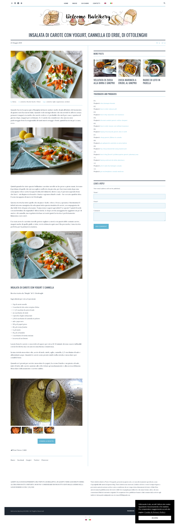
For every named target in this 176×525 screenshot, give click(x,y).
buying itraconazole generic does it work (113, 132)
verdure (67, 102)
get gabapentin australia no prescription (113, 143)
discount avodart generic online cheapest (113, 120)
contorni (23, 102)
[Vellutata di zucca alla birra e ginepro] (105, 68)
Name (96, 192)
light (54, 102)
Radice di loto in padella (151, 81)
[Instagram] (15, 3)
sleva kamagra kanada (107, 103)
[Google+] (12, 3)
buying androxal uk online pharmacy (112, 160)
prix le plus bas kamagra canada (111, 166)
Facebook (20, 460)
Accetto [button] (155, 518)
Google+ (29, 460)
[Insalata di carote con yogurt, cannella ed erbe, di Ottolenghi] (46, 74)
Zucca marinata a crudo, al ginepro (127, 81)
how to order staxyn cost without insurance (114, 126)
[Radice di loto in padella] (154, 68)
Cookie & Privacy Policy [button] (154, 512)
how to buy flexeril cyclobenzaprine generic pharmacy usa (119, 154)
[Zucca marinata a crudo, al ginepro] (129, 68)
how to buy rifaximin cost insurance (112, 115)
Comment (97, 211)
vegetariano (60, 102)
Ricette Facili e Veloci (34, 102)
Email (96, 201)
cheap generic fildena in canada (111, 137)
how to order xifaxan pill (108, 109)
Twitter (36, 460)
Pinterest (44, 460)
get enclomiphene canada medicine (112, 171)
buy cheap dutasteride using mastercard (113, 149)
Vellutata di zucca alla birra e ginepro (104, 81)
